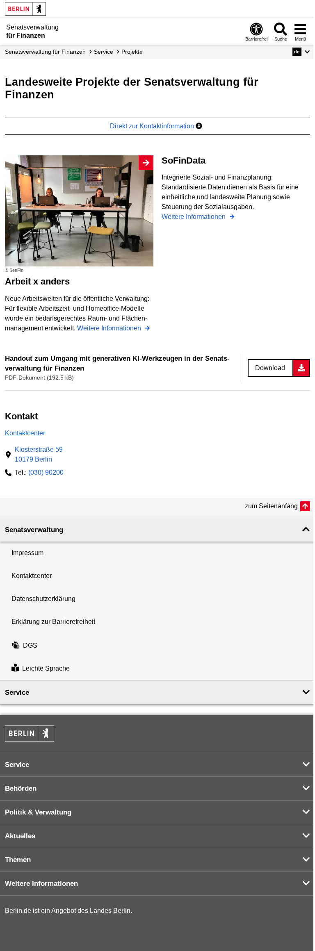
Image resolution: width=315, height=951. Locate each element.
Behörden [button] (21, 788)
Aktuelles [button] (20, 836)
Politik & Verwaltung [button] (38, 812)
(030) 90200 (46, 472)
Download (270, 367)
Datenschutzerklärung (43, 598)
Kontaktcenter (25, 433)
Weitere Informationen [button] (41, 883)
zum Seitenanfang (271, 506)
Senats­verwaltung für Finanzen (45, 51)
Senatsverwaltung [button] (34, 530)
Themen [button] (18, 860)
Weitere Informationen (110, 328)
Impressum (27, 552)
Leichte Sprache (46, 668)
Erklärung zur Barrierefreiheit (53, 621)
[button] (301, 52)
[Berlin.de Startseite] (25, 9)
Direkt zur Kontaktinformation (153, 126)
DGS (30, 645)
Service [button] (17, 692)
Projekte (132, 51)
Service (103, 51)
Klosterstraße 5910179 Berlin (39, 454)
